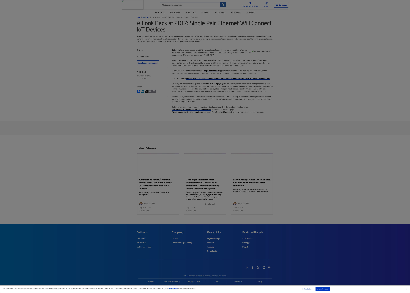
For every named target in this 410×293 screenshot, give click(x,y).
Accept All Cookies (323, 289)
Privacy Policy (173, 288)
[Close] (406, 289)
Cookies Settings (307, 289)
